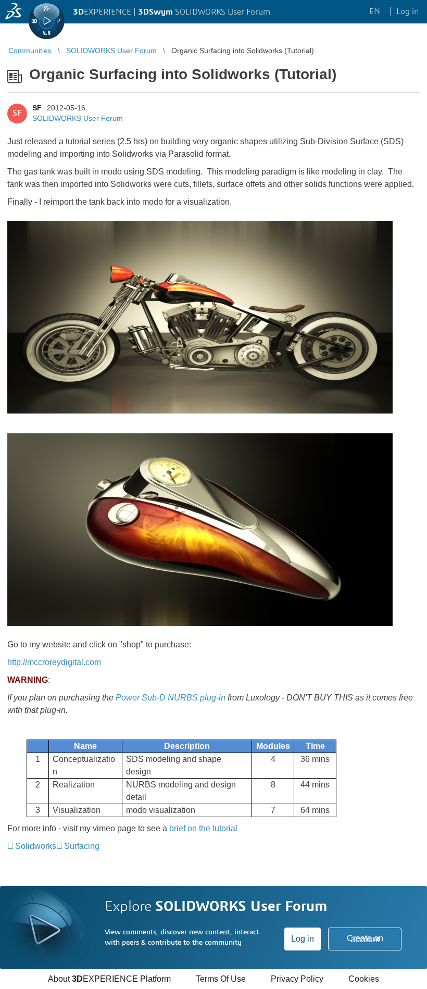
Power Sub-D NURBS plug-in (170, 697)
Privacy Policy (297, 978)
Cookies (363, 978)
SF (37, 108)
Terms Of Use (221, 978)
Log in (302, 938)
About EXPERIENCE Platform (109, 978)
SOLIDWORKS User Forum (77, 118)
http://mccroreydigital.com (54, 662)
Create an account (365, 939)
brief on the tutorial (203, 828)
